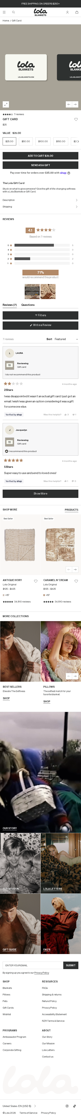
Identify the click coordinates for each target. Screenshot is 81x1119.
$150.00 (60, 141)
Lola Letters (48, 1050)
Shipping (7, 206)
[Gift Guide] (20, 924)
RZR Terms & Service (53, 1021)
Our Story (47, 1037)
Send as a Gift (40, 165)
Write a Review (47, 327)
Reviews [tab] (10, 306)
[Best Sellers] (20, 662)
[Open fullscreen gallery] (6, 104)
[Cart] (77, 12)
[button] (40, 245)
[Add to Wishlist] (76, 119)
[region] (40, 291)
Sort (50, 339)
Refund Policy (49, 1001)
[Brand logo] (40, 12)
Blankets (7, 988)
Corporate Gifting (12, 1050)
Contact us (47, 1056)
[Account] (67, 12)
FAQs (45, 988)
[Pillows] (61, 664)
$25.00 (9, 141)
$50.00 (26, 141)
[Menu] (4, 12)
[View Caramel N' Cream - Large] (61, 560)
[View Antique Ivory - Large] (20, 560)
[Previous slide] (69, 104)
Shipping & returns (51, 994)
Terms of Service (28, 1113)
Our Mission (48, 1043)
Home (6, 20)
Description (9, 200)
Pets (5, 1001)
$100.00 (43, 141)
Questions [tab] (28, 306)
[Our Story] (40, 772)
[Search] (13, 12)
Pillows (6, 994)
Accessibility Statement (54, 1014)
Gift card (21, 367)
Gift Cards (8, 1008)
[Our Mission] (20, 863)
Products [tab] (71, 509)
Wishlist (7, 1014)
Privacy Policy (49, 1008)
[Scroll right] (78, 141)
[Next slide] (75, 104)
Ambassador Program (14, 1037)
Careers (7, 1043)
